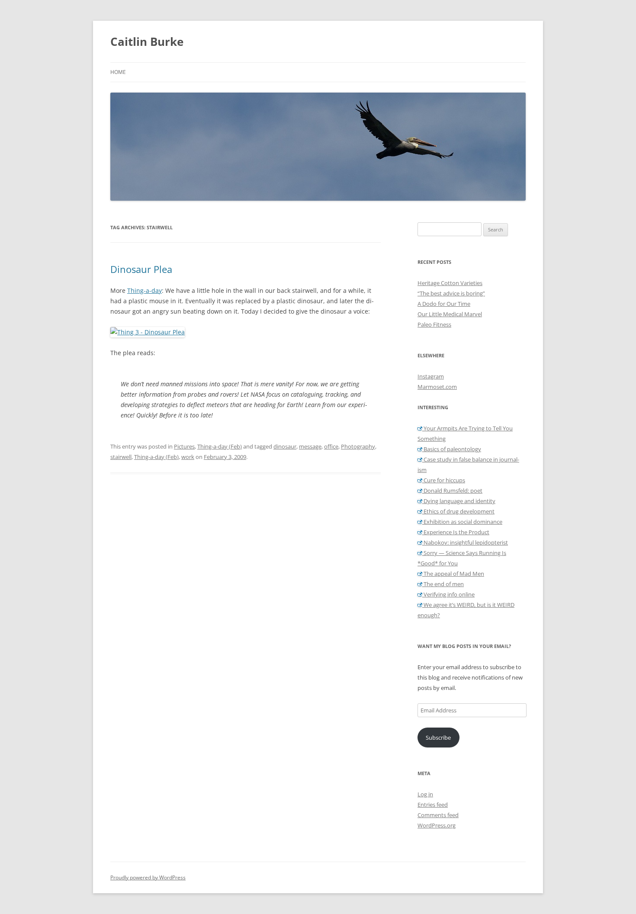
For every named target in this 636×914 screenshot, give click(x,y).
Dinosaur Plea (141, 269)
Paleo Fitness (434, 324)
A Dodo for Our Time (444, 304)
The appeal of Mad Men (453, 573)
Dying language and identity (458, 501)
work (187, 457)
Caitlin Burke (146, 41)
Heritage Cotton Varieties (450, 283)
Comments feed (438, 815)
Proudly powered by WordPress (148, 877)
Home (118, 72)
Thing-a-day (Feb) (219, 446)
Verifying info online (448, 594)
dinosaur (284, 446)
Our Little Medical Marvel (450, 314)
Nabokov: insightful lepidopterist (465, 542)
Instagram (431, 376)
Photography (358, 446)
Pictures (184, 446)
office (331, 446)
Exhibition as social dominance (462, 522)
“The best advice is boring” (451, 293)
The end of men (443, 584)
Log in (425, 794)
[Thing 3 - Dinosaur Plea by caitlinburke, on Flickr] (147, 332)
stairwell (121, 457)
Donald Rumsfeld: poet (452, 490)
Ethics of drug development (458, 511)
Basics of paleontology (451, 449)
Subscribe (438, 737)
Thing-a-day (144, 290)
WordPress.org (437, 825)
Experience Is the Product (455, 532)
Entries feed (433, 804)
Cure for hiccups (443, 480)
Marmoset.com (437, 387)
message (310, 446)
